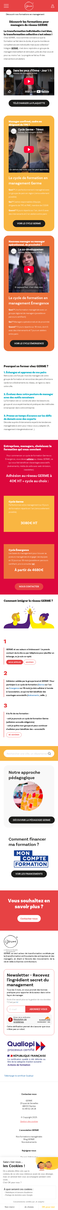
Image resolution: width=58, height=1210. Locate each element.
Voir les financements (29, 873)
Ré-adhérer (14, 735)
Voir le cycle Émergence (29, 343)
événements (33, 695)
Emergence (14, 688)
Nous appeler (14, 662)
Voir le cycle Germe (29, 223)
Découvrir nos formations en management (25, 14)
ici (33, 564)
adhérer (30, 459)
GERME (14, 48)
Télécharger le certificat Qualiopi (18, 1075)
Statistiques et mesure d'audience (19, 1192)
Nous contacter (29, 586)
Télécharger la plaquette (29, 103)
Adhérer (29, 662)
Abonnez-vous (38, 1009)
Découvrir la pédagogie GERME (31, 819)
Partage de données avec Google (19, 1195)
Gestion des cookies (29, 1121)
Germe (41, 684)
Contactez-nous (29, 918)
